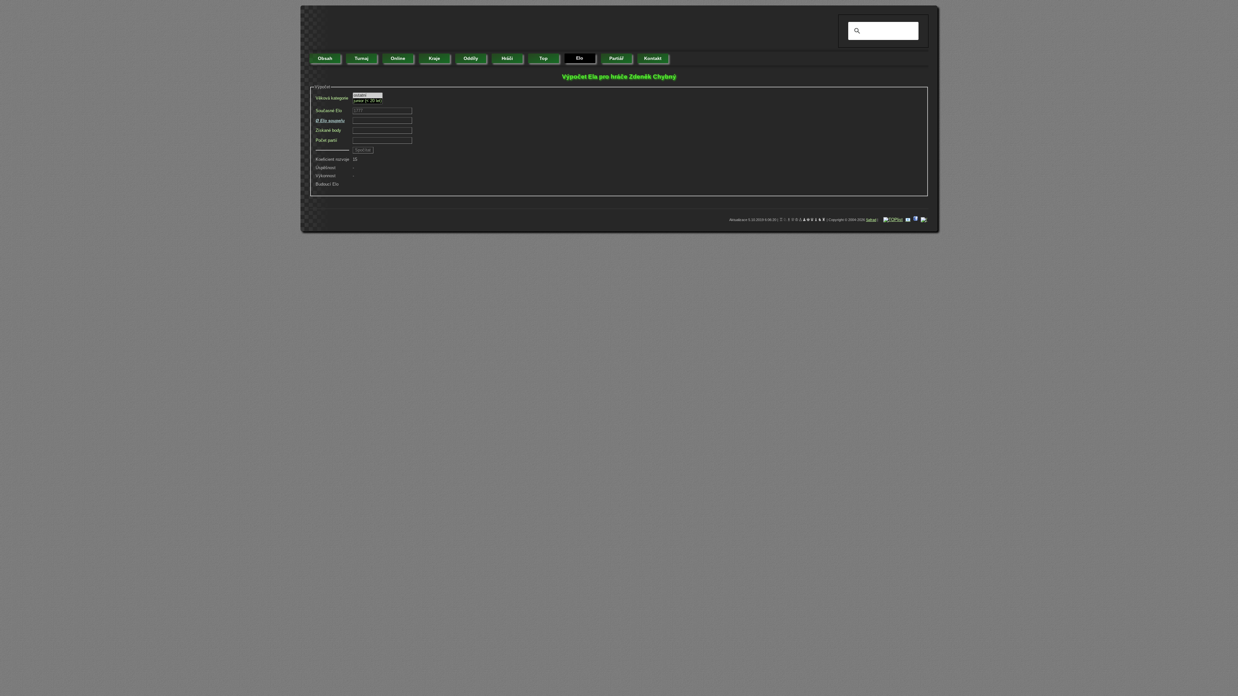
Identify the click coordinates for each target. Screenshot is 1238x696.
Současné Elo (329, 110)
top (543, 58)
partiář (616, 58)
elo (579, 58)
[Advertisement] (427, 29)
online (398, 58)
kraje (434, 58)
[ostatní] (367, 95)
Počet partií (326, 140)
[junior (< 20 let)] (367, 101)
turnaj (361, 58)
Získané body (328, 130)
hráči (507, 58)
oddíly (471, 58)
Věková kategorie (332, 98)
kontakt (653, 58)
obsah (325, 58)
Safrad (871, 220)
